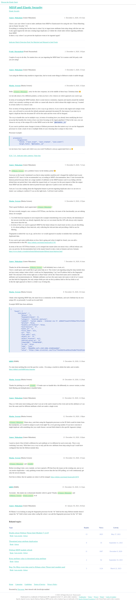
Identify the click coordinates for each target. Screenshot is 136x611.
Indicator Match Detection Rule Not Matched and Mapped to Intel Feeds (33, 42)
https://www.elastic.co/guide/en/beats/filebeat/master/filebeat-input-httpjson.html (35, 251)
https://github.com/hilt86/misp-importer (22, 369)
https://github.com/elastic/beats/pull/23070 (65, 477)
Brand (102, 597)
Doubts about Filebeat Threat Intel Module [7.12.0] (29, 533)
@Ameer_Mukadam (20, 91)
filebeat (25, 536)
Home (11, 584)
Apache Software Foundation (86, 599)
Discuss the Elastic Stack (9, 2)
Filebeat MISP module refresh (20, 550)
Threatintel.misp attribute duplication (23, 541)
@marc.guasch (28, 495)
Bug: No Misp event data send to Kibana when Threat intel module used (37, 567)
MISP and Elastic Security (25, 7)
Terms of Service (39, 584)
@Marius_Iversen (17, 171)
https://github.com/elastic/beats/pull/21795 (42, 242)
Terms (90, 597)
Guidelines (28, 584)
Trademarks (82, 597)
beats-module (18, 536)
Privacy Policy (52, 584)
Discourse (21, 589)
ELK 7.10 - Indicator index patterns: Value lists (25, 156)
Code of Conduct (111, 597)
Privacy (96, 597)
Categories (18, 584)
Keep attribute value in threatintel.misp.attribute (27, 558)
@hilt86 (32, 385)
